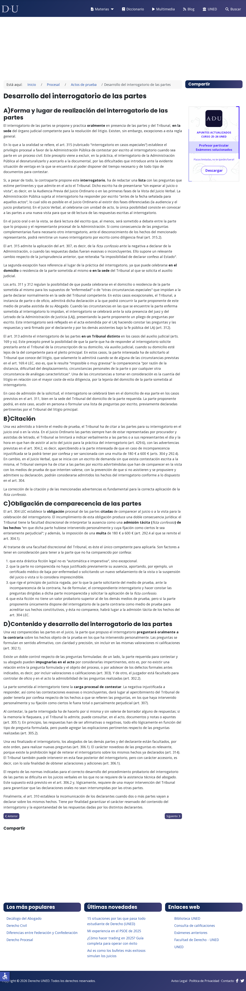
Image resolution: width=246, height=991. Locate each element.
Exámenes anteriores (190, 932)
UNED (212, 9)
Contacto (227, 981)
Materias (102, 9)
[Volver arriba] (239, 983)
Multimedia (165, 9)
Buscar (235, 9)
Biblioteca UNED (187, 918)
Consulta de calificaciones (194, 925)
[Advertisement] (122, 47)
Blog (191, 9)
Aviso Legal (179, 981)
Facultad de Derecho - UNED (196, 939)
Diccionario (135, 9)
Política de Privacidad (204, 981)
